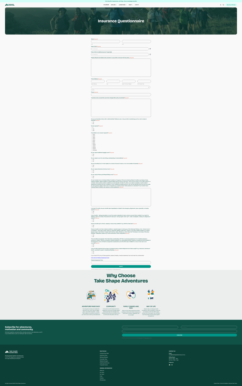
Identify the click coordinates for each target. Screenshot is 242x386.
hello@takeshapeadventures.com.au (177, 354)
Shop (130, 4)
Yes (93, 122)
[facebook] (169, 365)
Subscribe (179, 335)
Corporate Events (104, 364)
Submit (121, 266)
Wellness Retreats (104, 357)
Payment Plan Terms (233, 383)
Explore (113, 4)
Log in (137, 4)
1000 (94, 134)
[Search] (223, 5)
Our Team (102, 374)
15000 (94, 145)
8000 (94, 143)
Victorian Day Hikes (104, 353)
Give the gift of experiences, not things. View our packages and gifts (121, 1)
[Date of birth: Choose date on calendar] (150, 49)
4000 (94, 138)
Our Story (102, 372)
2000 (94, 136)
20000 (94, 147)
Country (92, 89)
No (93, 123)
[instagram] (172, 365)
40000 (94, 148)
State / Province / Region (126, 83)
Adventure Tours (103, 355)
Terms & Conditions (224, 383)
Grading (101, 378)
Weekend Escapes (104, 361)
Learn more (122, 4)
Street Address (94, 83)
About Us (102, 370)
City (107, 83)
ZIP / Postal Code (140, 83)
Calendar (106, 4)
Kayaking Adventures (104, 363)
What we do (103, 351)
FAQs (101, 376)
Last (123, 44)
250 (93, 130)
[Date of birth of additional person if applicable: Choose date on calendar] (150, 54)
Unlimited (95, 150)
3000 (94, 137)
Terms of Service (116, 269)
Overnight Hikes (103, 359)
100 (93, 129)
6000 (94, 141)
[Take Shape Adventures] (9, 5)
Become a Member (231, 4)
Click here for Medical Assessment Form (100, 257)
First (92, 44)
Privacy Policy (110, 269)
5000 (94, 140)
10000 (94, 144)
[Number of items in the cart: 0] (220, 5)
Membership (102, 380)
